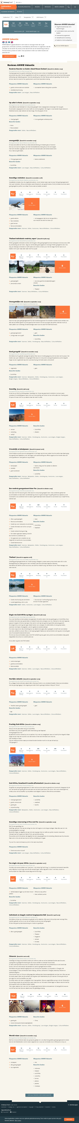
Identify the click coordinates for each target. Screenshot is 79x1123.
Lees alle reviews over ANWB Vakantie (39, 1095)
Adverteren (3, 1107)
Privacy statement (39, 1107)
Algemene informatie (8, 12)
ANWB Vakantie (40, 17)
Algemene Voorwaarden (21, 1107)
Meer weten (18, 1120)
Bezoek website (9, 56)
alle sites (18, 2)
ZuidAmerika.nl (6, 17)
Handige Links (11, 1107)
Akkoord (69, 1119)
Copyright (31, 1107)
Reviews (19, 12)
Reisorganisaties (27, 17)
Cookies (53, 1107)
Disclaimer (47, 1107)
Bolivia (16, 17)
